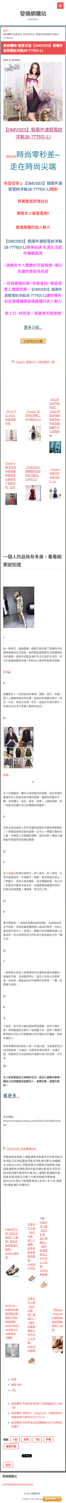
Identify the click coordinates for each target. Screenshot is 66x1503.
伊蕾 (10, 873)
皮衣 (5, 671)
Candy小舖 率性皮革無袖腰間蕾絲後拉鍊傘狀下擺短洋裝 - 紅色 (10, 475)
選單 (60, 5)
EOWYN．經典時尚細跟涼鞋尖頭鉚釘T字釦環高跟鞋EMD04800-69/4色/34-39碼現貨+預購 (12, 1321)
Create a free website (32, 1499)
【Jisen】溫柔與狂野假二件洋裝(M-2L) (33, 415)
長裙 (5, 774)
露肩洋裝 (11, 156)
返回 (8, 1465)
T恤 (13, 1390)
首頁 (5, 30)
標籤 (5, 1439)
